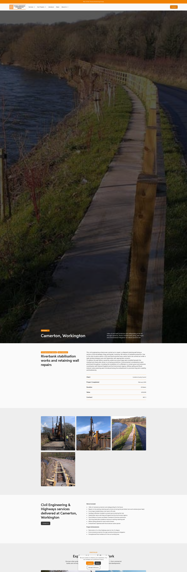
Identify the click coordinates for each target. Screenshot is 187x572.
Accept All (89, 563)
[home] (17, 7)
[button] (31, 7)
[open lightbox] (58, 433)
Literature (51, 7)
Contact (174, 7)
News (57, 7)
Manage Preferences (93, 567)
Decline (98, 563)
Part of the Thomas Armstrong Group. (93, 1)
